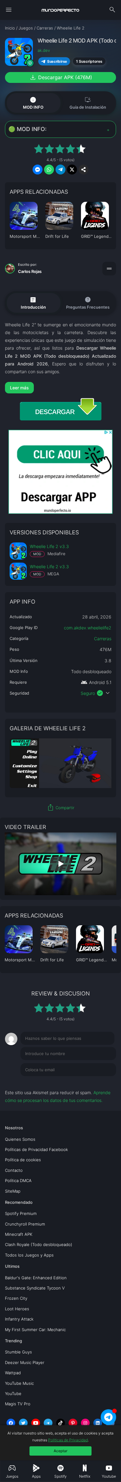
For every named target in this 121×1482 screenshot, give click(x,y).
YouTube (13, 1393)
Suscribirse (57, 61)
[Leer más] (60, 387)
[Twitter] (23, 1423)
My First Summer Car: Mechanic (35, 1329)
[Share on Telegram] (60, 169)
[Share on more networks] (83, 169)
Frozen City (16, 1298)
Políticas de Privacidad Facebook (36, 1149)
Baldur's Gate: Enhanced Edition (36, 1277)
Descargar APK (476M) (60, 77)
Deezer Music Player (24, 1362)
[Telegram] (48, 1423)
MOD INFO (33, 103)
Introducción (33, 302)
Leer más (19, 387)
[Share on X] (72, 169)
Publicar (100, 1082)
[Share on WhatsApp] (49, 169)
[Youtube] (35, 1423)
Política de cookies (23, 1159)
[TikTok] (60, 1423)
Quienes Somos (20, 1139)
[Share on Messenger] (38, 169)
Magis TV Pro (17, 1403)
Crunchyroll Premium (25, 1223)
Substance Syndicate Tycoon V (35, 1287)
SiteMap (12, 1191)
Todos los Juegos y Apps (29, 1255)
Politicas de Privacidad (68, 1440)
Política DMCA (18, 1180)
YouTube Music (19, 1383)
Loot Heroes (17, 1308)
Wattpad (13, 1372)
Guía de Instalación (87, 103)
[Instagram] (85, 1423)
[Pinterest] (73, 1423)
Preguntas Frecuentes (88, 303)
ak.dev (44, 50)
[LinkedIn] (97, 1423)
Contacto (14, 1170)
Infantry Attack (19, 1319)
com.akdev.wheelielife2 (87, 627)
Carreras (102, 638)
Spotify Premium (21, 1213)
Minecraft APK (18, 1234)
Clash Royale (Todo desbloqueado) (38, 1244)
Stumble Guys (18, 1351)
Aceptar (60, 1450)
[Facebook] (11, 1423)
